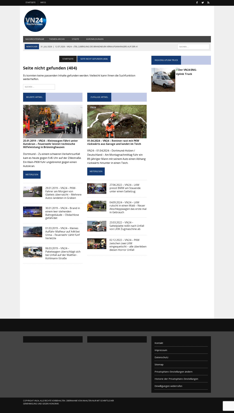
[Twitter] (202, 2)
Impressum (161, 350)
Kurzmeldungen (94, 39)
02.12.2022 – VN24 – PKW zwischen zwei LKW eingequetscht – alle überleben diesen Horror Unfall (128, 245)
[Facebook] (196, 2)
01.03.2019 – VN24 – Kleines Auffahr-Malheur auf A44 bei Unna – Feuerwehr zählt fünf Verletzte (62, 233)
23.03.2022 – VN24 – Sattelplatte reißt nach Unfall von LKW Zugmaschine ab (127, 226)
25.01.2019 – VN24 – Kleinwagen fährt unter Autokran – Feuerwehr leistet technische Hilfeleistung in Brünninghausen (50, 144)
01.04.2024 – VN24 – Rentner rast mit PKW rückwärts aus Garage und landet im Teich (114, 142)
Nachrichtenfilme (34, 39)
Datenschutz (161, 357)
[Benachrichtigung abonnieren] (208, 2)
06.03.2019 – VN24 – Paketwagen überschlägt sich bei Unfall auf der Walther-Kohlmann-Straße (62, 253)
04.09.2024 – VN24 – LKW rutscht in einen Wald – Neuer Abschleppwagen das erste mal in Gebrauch (128, 207)
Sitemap (159, 364)
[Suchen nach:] (39, 86)
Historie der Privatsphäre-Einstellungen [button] (176, 378)
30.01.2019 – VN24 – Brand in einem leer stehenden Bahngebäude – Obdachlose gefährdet (62, 213)
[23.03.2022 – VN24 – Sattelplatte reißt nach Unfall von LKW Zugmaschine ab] (96, 229)
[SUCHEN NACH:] (193, 46)
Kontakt (159, 342)
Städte (75, 39)
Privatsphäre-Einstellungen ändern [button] (173, 371)
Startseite (30, 2)
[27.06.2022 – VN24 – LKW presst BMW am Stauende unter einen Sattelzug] (96, 191)
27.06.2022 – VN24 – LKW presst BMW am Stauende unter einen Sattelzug (125, 188)
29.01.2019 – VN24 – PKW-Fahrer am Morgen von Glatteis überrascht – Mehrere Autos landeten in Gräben (63, 193)
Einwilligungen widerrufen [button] (168, 386)
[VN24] (53, 21)
